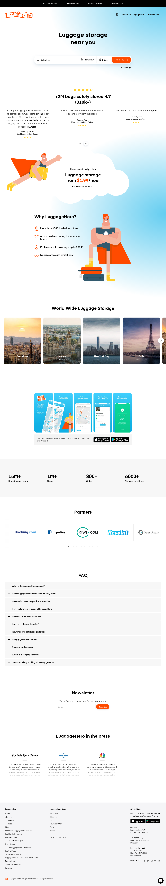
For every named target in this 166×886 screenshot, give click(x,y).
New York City (55, 824)
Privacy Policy (10, 861)
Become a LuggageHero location (18, 830)
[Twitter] (148, 860)
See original (150, 110)
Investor (11, 820)
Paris (52, 827)
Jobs (10, 824)
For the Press (10, 851)
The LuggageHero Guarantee (19, 847)
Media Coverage (14, 854)
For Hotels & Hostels (13, 834)
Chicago (53, 817)
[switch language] (117, 15)
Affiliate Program (11, 837)
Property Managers (15, 840)
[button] (161, 881)
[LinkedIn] (158, 860)
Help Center (10, 844)
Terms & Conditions (13, 864)
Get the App (153, 14)
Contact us (134, 860)
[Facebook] (144, 860)
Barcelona (54, 813)
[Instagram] (151, 860)
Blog (7, 827)
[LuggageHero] (19, 17)
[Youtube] (155, 860)
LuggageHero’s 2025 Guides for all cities (21, 857)
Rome (52, 830)
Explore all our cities (58, 837)
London (53, 820)
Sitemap (8, 868)
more (33, 126)
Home (7, 813)
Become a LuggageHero (133, 14)
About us (8, 817)
